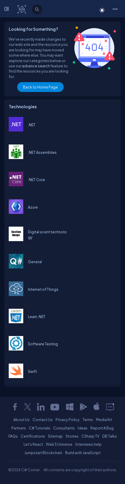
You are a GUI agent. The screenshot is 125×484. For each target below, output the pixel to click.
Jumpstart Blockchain (43, 452)
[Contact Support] (110, 406)
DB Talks (109, 436)
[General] (16, 267)
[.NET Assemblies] (16, 157)
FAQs (13, 436)
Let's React (33, 444)
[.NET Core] (16, 185)
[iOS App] (96, 406)
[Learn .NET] (16, 321)
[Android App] (83, 406)
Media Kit (104, 419)
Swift (32, 371)
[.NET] (16, 130)
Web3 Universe (59, 444)
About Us (21, 419)
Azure (33, 207)
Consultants (64, 428)
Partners (18, 428)
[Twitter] (27, 406)
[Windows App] (70, 406)
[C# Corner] (22, 9)
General (35, 261)
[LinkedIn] (40, 406)
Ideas (83, 428)
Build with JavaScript (83, 452)
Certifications (33, 436)
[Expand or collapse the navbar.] (7, 9)
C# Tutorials (39, 428)
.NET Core (36, 179)
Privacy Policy (68, 419)
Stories (72, 436)
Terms (88, 419)
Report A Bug (102, 428)
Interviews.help (88, 444)
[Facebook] (14, 406)
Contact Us (43, 419)
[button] (115, 8)
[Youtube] (55, 406)
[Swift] (16, 376)
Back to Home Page (40, 87)
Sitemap (55, 436)
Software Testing (43, 344)
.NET (31, 124)
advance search (36, 66)
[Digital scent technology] (16, 239)
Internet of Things (43, 289)
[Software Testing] (16, 349)
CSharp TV (90, 436)
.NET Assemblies (42, 152)
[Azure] (16, 212)
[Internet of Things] (16, 294)
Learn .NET (36, 316)
